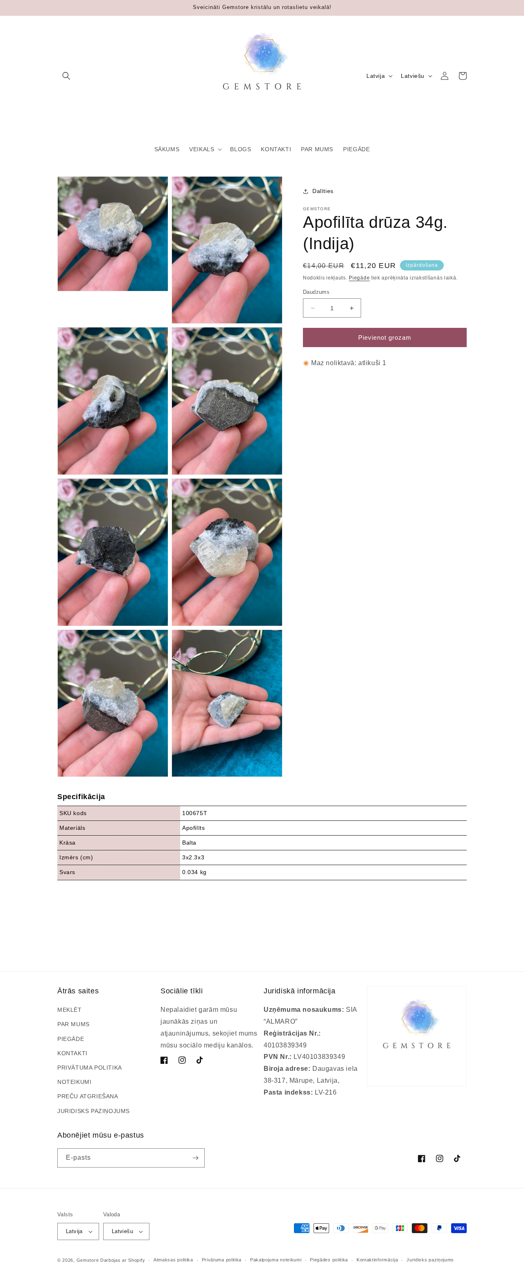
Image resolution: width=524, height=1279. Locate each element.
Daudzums (316, 292)
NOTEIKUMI (74, 1082)
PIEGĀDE (70, 1039)
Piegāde (359, 278)
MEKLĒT (69, 1009)
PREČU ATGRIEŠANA (87, 1096)
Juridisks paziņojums (430, 1259)
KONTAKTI (72, 1053)
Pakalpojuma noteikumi (276, 1259)
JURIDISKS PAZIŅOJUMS (93, 1111)
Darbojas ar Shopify (122, 1260)
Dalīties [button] (323, 191)
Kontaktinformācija (377, 1259)
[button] (66, 76)
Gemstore (88, 1260)
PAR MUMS (73, 1024)
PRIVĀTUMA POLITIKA (89, 1067)
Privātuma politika (222, 1259)
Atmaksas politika (173, 1259)
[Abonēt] (195, 1158)
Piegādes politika (329, 1259)
